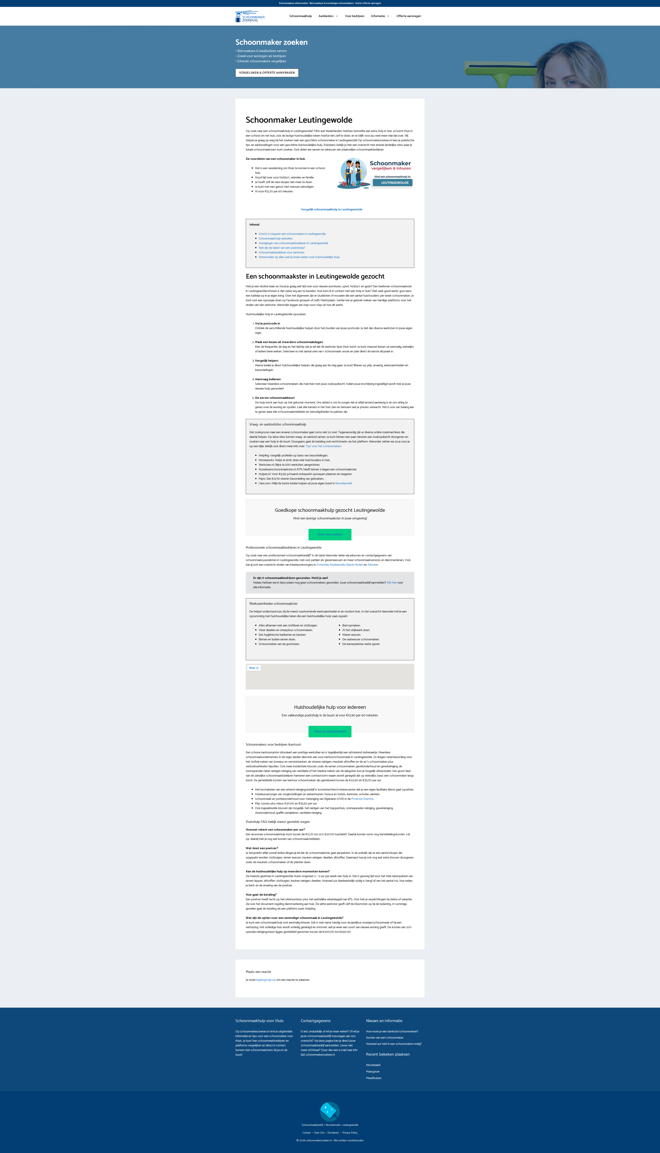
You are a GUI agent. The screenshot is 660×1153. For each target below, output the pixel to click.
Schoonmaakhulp (300, 16)
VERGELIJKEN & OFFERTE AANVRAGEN (267, 72)
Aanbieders (326, 16)
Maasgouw (373, 1071)
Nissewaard (373, 1065)
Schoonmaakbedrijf (312, 1125)
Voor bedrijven (354, 16)
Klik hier (392, 582)
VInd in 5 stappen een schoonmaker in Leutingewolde (292, 234)
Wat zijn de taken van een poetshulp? (282, 247)
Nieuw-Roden (354, 564)
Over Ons (319, 1133)
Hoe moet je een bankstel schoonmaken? (392, 1031)
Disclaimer (333, 1133)
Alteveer (373, 564)
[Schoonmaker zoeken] (250, 16)
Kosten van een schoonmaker (384, 1037)
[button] (332, 210)
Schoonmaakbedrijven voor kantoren (281, 252)
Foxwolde (323, 564)
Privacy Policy (350, 1133)
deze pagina (326, 1040)
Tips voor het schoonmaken (323, 446)
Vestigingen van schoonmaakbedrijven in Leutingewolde (293, 243)
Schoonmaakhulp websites (276, 238)
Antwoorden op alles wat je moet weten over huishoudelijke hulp (299, 257)
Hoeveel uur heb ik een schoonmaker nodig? (394, 1044)
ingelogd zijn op (266, 980)
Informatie (378, 16)
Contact (306, 1133)
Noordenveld (344, 483)
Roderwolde (337, 564)
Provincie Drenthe (362, 799)
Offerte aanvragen (409, 16)
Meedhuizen (373, 1078)
